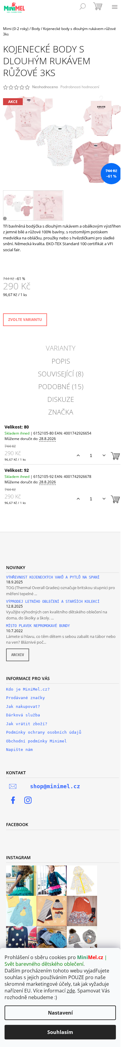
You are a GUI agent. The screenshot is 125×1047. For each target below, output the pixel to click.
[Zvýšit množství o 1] (78, 455)
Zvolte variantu (25, 319)
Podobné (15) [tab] (60, 386)
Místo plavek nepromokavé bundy (38, 626)
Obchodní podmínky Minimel (36, 741)
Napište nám (19, 749)
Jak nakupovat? (23, 706)
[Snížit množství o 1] (104, 455)
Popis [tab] (61, 361)
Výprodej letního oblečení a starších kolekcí (53, 602)
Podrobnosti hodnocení (79, 87)
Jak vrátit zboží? (26, 724)
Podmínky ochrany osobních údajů (43, 732)
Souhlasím (60, 1032)
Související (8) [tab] (60, 373)
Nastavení (60, 1012)
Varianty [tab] (61, 348)
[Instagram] (28, 800)
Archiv (17, 655)
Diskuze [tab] (60, 399)
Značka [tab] (60, 411)
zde (71, 990)
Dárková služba (23, 715)
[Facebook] (13, 800)
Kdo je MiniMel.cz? (28, 689)
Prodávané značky (25, 697)
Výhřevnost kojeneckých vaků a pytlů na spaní (53, 577)
